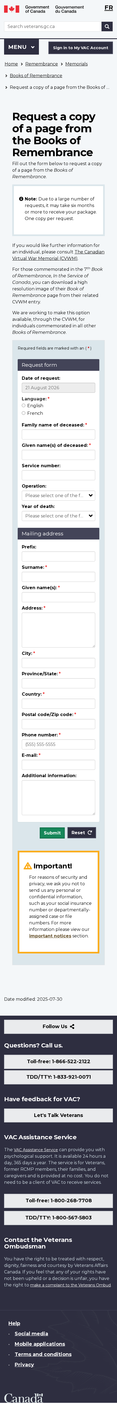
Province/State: (40, 673)
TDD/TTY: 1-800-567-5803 (58, 1218)
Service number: (41, 465)
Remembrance (41, 64)
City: (27, 653)
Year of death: (38, 506)
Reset (78, 832)
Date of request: (41, 378)
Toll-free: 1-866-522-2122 (58, 1062)
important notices (50, 936)
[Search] (107, 26)
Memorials (76, 64)
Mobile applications (40, 1344)
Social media (31, 1334)
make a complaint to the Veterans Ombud (70, 1285)
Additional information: (49, 775)
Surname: (33, 567)
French (35, 413)
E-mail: (30, 755)
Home (11, 64)
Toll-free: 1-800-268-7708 (59, 1201)
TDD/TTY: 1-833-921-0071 (58, 1077)
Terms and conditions (43, 1354)
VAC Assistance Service (36, 1149)
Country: (32, 694)
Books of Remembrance (36, 75)
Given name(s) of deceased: (55, 445)
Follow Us (67, 1028)
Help (14, 1323)
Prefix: (29, 547)
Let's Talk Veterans (58, 1115)
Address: (32, 608)
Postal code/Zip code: (47, 714)
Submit (52, 833)
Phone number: (40, 734)
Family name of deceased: (53, 425)
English (35, 405)
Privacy (24, 1365)
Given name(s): (39, 587)
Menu (18, 47)
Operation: (34, 486)
